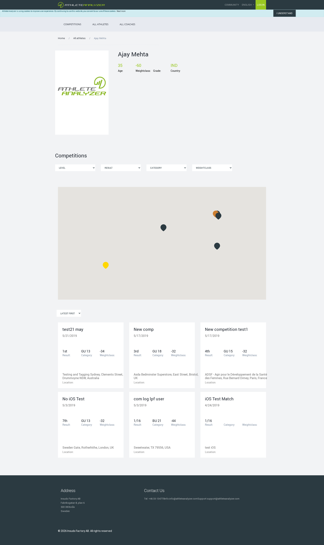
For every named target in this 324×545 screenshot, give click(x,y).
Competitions (72, 24)
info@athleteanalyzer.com (183, 498)
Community (232, 4)
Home (61, 38)
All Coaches (127, 24)
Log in (261, 4)
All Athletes (100, 24)
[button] (163, 227)
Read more (121, 11)
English (247, 4)
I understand (284, 13)
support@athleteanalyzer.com (223, 498)
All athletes (79, 38)
